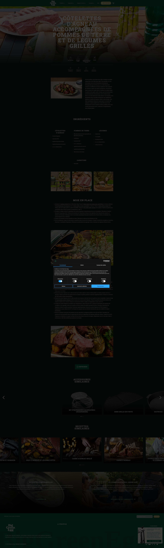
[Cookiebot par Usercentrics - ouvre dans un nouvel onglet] (103, 261)
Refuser (63, 286)
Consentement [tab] (63, 265)
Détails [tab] (82, 265)
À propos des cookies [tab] (101, 265)
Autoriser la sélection (82, 286)
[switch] (75, 281)
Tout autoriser (100, 286)
